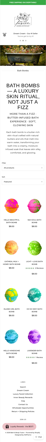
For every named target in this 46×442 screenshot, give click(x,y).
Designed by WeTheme (23, 435)
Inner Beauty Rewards (23, 397)
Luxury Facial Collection (23, 394)
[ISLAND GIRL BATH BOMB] (11, 295)
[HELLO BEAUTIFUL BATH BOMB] (11, 206)
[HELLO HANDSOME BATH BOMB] (11, 337)
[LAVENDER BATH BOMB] (34, 337)
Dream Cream (23, 390)
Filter (4, 163)
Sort (3, 177)
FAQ (23, 401)
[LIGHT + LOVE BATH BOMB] (34, 248)
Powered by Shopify (33, 432)
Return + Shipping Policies (23, 411)
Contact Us (23, 404)
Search (23, 387)
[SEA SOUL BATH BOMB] (34, 206)
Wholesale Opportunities (23, 408)
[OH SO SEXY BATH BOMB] (34, 295)
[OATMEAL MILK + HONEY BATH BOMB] (11, 248)
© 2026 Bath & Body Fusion (15, 432)
